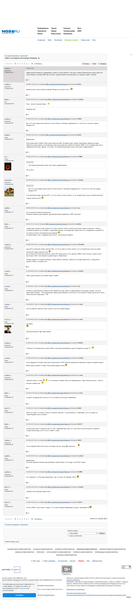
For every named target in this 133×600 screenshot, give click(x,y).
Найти (50, 40)
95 (32, 63)
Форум (40, 33)
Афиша (53, 31)
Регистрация (58, 40)
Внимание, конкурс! (71, 40)
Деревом (103, 63)
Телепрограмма (69, 31)
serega (17, 541)
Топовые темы (85, 40)
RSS (94, 63)
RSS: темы (36, 561)
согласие (22, 588)
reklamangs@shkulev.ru (73, 580)
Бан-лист (73, 561)
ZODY (79, 31)
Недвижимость (43, 28)
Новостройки (24, 55)
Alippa (13, 541)
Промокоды (67, 33)
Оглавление (41, 40)
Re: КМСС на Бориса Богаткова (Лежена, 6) (58, 99)
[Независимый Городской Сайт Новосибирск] (10, 32)
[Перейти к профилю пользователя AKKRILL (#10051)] (7, 333)
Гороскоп (66, 28)
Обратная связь (97, 561)
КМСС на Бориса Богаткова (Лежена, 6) (57, 84)
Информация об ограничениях (75, 589)
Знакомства (42, 31)
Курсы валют (56, 33)
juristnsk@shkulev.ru (49, 595)
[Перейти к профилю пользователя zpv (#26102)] (7, 170)
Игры (79, 28)
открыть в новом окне (75, 536)
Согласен (19, 595)
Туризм (53, 28)
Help (88, 561)
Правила (81, 561)
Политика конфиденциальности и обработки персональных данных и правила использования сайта (96, 595)
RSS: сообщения (50, 561)
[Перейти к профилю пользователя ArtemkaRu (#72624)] (9, 196)
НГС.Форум (8, 55)
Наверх (128, 597)
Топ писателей (62, 561)
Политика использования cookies (76, 593)
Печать (87, 63)
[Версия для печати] (26, 80)
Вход (94, 40)
